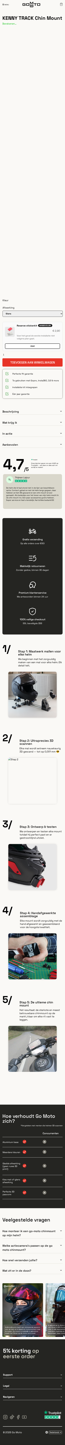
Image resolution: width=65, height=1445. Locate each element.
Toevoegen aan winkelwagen (32, 362)
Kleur (5, 300)
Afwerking (8, 307)
